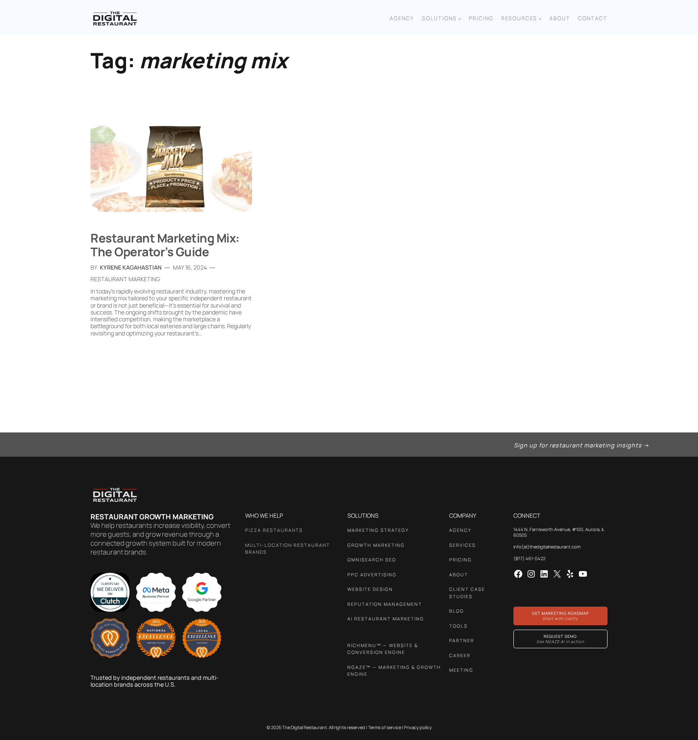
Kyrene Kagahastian (131, 267)
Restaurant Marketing (125, 279)
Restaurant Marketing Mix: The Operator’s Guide (165, 245)
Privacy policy (418, 727)
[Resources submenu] (540, 18)
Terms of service (384, 727)
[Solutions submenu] (459, 18)
